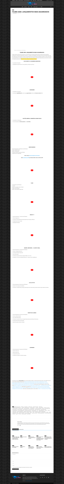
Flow (37, 410)
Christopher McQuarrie (32, 407)
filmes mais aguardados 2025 (21, 410)
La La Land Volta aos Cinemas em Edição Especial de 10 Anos (32, 438)
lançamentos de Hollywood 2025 (42, 411)
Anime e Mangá (35, 6)
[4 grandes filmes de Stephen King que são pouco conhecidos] (32, 443)
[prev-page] (12, 449)
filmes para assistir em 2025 (28, 410)
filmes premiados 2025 (34, 410)
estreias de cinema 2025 (15, 408)
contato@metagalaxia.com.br (29, 480)
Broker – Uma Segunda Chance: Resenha (44, 385)
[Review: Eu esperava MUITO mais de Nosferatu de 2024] (48, 443)
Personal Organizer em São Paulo (34, 155)
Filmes (29, 6)
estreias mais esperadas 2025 (38, 408)
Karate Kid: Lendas (14, 411)
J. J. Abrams (46, 410)
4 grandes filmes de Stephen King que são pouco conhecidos (31, 447)
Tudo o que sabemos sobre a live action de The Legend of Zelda (39, 447)
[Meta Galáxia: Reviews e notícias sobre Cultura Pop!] (32, 3)
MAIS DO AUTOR (21, 429)
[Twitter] (50, 0)
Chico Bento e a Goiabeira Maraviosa (25, 407)
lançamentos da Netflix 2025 (20, 411)
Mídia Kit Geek (34, 0)
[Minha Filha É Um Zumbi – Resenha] (24, 433)
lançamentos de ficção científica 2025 (27, 411)
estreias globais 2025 (32, 408)
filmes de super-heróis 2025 (31, 409)
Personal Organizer (39, 0)
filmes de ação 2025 (15, 409)
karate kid (49, 410)
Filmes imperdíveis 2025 (15, 410)
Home (22, 6)
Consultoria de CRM (26, 157)
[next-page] (13, 449)
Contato (17, 0)
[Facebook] (46, 0)
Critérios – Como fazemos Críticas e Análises (44, 388)
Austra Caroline (15, 13)
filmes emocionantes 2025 (43, 409)
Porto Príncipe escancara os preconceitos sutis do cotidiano (29, 385)
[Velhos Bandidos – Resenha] (24, 443)
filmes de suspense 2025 (37, 409)
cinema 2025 (37, 407)
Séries (31, 6)
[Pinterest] (48, 0)
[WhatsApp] (16, 417)
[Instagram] (47, 0)
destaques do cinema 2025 (46, 407)
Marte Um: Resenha (17, 385)
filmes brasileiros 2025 (47, 408)
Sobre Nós (13, 0)
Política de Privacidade (27, 0)
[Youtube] (51, 0)
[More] (20, 417)
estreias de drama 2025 (20, 408)
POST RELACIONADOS (15, 429)
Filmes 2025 (43, 408)
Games (41, 6)
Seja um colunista (21, 0)
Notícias (25, 6)
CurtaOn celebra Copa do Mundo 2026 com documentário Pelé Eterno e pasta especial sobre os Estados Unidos (40, 438)
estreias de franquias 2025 (26, 408)
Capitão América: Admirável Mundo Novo (17, 407)
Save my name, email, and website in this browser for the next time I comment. (22, 467)
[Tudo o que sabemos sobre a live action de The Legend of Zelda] (40, 443)
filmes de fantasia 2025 (25, 409)
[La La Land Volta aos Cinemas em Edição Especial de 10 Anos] (32, 433)
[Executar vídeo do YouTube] (32, 77)
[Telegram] (18, 417)
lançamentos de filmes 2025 (35, 411)
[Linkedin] (20, 425)
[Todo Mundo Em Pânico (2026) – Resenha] (15, 443)
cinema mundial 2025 (41, 407)
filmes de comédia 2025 (19, 409)
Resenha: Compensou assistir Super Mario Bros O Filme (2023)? (24, 384)
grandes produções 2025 (41, 410)
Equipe (31, 0)
